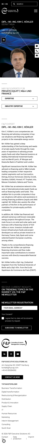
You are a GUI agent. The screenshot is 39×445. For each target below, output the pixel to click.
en (7, 4)
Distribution (6, 399)
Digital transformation (10, 392)
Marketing (6, 417)
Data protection (17, 438)
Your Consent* (7, 314)
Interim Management (10, 421)
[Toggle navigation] (35, 11)
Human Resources (9, 413)
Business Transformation (12, 388)
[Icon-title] (4, 40)
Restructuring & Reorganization (14, 395)
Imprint (31, 437)
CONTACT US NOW (12, 377)
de (3, 4)
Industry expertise (14, 106)
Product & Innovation (10, 403)
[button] (4, 441)
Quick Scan (6, 428)
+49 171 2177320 (9, 30)
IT (2, 410)
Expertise (9, 98)
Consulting (6, 424)
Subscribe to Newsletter (16, 328)
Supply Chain (7, 406)
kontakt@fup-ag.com (10, 33)
